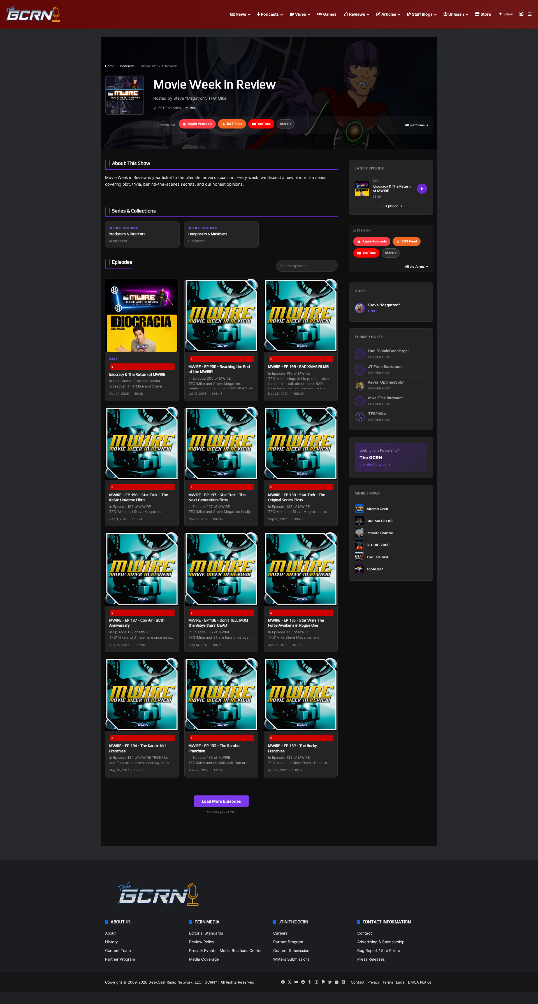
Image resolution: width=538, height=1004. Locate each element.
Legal (400, 982)
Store (485, 14)
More (285, 124)
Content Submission (291, 950)
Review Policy (201, 942)
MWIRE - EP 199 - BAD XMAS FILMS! (298, 366)
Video (300, 14)
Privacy (373, 982)
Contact (364, 933)
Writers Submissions (291, 959)
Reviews (356, 14)
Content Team (118, 950)
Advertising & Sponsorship (380, 942)
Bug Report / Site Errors (378, 950)
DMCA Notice (420, 982)
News (240, 14)
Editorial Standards (206, 933)
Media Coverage (204, 959)
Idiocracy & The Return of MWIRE (137, 374)
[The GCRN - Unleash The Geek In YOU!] (32, 14)
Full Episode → (391, 206)
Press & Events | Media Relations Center (225, 950)
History (111, 942)
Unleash (455, 14)
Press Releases (371, 959)
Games (329, 14)
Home (109, 66)
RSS (193, 108)
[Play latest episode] (422, 189)
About (110, 933)
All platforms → (416, 125)
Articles (388, 14)
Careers (280, 933)
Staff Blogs (422, 14)
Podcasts (269, 14)
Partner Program (120, 959)
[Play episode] (170, 344)
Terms (387, 982)
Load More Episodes (221, 801)
